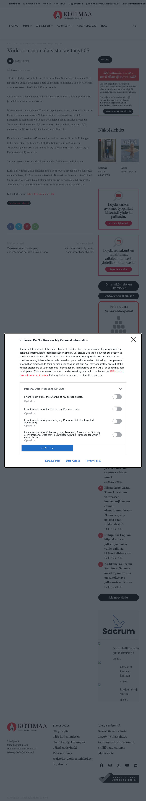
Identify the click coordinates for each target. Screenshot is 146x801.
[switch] (117, 396)
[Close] (134, 340)
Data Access (73, 460)
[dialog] (73, 401)
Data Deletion (53, 460)
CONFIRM (47, 448)
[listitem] (73, 389)
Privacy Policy (93, 460)
